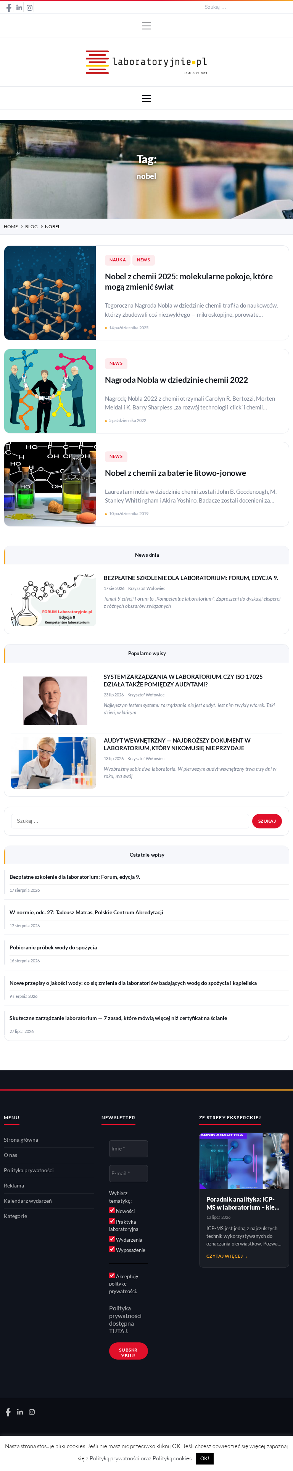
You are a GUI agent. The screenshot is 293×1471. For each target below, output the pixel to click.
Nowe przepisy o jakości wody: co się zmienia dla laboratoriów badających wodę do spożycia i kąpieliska (133, 983)
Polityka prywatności (29, 1170)
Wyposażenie (130, 1250)
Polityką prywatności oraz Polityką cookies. (141, 1458)
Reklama (14, 1186)
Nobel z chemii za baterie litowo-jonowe (175, 472)
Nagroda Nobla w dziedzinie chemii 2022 (176, 379)
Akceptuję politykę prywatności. (123, 1283)
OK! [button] (204, 1458)
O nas (10, 1155)
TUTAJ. (118, 1331)
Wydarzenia (128, 1240)
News (143, 260)
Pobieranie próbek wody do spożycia (53, 947)
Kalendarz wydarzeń (28, 1201)
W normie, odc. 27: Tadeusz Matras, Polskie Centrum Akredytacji (86, 912)
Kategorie (15, 1216)
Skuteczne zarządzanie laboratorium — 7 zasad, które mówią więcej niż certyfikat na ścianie (118, 1018)
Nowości (125, 1211)
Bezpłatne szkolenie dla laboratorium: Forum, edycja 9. (191, 578)
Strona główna (21, 1140)
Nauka (117, 260)
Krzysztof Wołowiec (146, 588)
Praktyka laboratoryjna (123, 1226)
